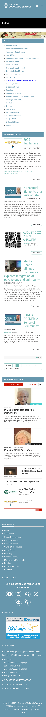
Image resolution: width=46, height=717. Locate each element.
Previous (8, 365)
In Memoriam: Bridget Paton (18, 450)
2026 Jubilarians (13, 144)
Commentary (36, 404)
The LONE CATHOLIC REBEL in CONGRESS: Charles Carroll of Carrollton (30, 471)
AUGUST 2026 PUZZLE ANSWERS (12, 240)
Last (16, 368)
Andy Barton (7, 332)
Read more (36, 179)
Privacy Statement (21, 709)
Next (10, 368)
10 (6, 368)
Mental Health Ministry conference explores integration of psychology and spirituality (13, 266)
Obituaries (37, 444)
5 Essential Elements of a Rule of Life (13, 192)
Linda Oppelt (27, 147)
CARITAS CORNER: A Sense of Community (13, 320)
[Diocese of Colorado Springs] (18, 5)
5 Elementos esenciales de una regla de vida (21, 481)
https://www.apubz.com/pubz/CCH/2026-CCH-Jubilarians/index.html (18, 172)
